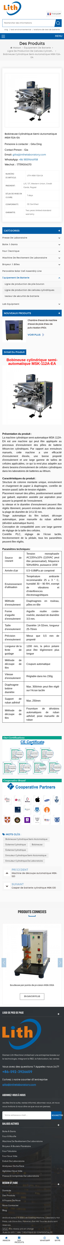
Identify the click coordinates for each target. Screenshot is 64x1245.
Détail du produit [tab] (14, 352)
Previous (4, 962)
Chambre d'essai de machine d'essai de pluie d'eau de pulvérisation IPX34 (42, 324)
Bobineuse (37, 845)
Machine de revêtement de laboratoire (24, 258)
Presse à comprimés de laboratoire (20, 1176)
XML (19, 1232)
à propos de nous (11, 1200)
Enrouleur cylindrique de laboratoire (24, 861)
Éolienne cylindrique (15, 845)
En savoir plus (32, 997)
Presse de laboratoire (14, 238)
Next (60, 962)
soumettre (57, 1115)
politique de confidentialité (38, 1232)
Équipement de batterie (37, 48)
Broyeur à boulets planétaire (16, 1146)
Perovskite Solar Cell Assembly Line (22, 271)
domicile (6, 1191)
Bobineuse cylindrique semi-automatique (26, 839)
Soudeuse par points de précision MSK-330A (32, 985)
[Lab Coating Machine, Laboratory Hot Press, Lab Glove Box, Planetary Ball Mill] (12, 8)
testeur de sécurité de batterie (22, 296)
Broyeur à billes (11, 264)
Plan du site (9, 1232)
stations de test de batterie (47, 30)
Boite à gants (10, 244)
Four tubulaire (9, 1151)
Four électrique (10, 251)
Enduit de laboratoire (13, 1161)
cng (6, 30)
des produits (8, 1196)
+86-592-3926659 (17, 1072)
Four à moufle (9, 1136)
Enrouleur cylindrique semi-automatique (25, 855)
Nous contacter (10, 1205)
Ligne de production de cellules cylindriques (29, 290)
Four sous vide (9, 1156)
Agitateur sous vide (12, 1171)
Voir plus (34, 335)
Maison (17, 48)
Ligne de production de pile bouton (24, 284)
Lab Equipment (10, 304)
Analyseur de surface (13, 1166)
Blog (4, 1210)
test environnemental (21, 30)
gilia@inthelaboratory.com (19, 1084)
